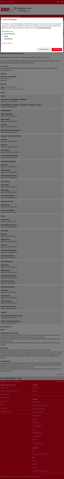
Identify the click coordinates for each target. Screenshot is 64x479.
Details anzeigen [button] (6, 43)
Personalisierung (8, 39)
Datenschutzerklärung (44, 28)
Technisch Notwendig (9, 33)
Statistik (6, 36)
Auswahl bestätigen (44, 49)
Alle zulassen (56, 49)
